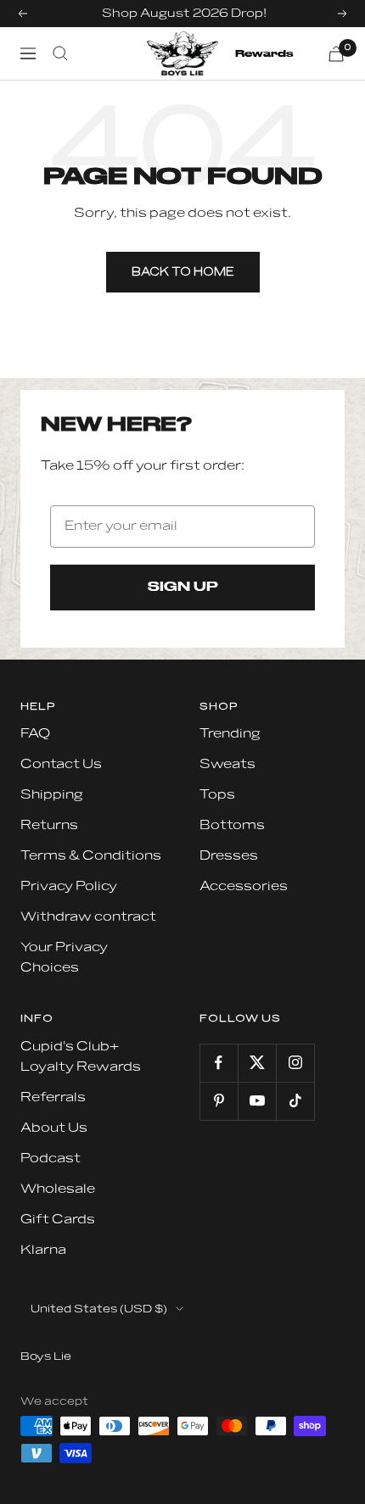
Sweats (227, 764)
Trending (230, 734)
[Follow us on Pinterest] (218, 1101)
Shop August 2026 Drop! (184, 13)
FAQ (35, 734)
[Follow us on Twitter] (257, 1063)
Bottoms (232, 825)
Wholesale (57, 1189)
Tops (217, 795)
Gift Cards (57, 1219)
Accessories (243, 886)
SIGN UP (183, 587)
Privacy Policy (68, 886)
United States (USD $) (99, 1309)
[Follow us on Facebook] (218, 1063)
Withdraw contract (88, 917)
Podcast (50, 1158)
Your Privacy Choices (64, 957)
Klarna (43, 1250)
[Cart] (336, 54)
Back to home (183, 272)
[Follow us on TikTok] (295, 1101)
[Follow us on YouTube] (257, 1101)
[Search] (60, 53)
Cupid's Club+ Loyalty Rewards (80, 1056)
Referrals (53, 1097)
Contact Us (61, 764)
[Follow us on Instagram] (295, 1063)
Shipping (51, 795)
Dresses (228, 856)
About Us (53, 1128)
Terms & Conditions (90, 856)
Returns (49, 825)
